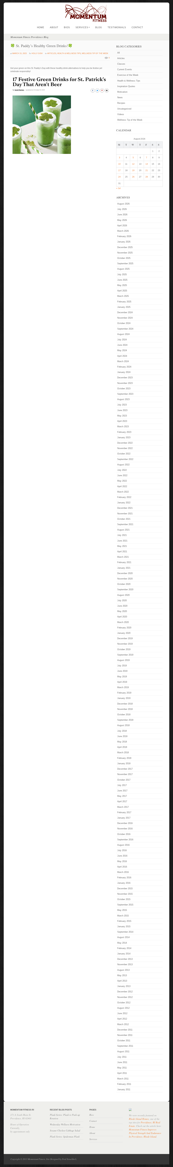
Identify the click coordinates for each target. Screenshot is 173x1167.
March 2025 (123, 296)
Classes (121, 64)
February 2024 (124, 366)
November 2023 (125, 383)
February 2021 (124, 562)
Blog (98, 27)
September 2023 (125, 394)
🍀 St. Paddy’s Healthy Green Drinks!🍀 (41, 45)
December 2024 (125, 312)
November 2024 (125, 318)
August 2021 (123, 529)
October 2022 (123, 453)
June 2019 (122, 671)
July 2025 (122, 274)
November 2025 (125, 252)
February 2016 (124, 877)
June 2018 (122, 736)
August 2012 (123, 1008)
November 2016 (125, 828)
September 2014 (125, 932)
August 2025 (123, 269)
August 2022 (123, 464)
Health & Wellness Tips (69, 53)
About (54, 27)
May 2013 (122, 975)
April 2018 (122, 747)
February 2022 (124, 497)
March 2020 (123, 622)
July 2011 (122, 1057)
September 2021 (125, 524)
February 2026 (124, 236)
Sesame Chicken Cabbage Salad (65, 1130)
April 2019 (122, 682)
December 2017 (125, 769)
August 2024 (123, 334)
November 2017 (125, 774)
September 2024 (125, 329)
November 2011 (124, 1035)
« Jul (118, 188)
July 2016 (122, 850)
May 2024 (122, 350)
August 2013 (123, 970)
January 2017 (123, 818)
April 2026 (122, 225)
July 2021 (122, 535)
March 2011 (123, 1078)
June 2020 (122, 606)
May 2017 (122, 796)
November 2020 (125, 578)
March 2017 (123, 807)
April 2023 (122, 421)
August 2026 (123, 203)
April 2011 (122, 1073)
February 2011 (124, 1084)
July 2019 (122, 665)
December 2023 (125, 377)
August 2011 (123, 1051)
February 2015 (124, 921)
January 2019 (123, 698)
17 (119, 170)
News (120, 97)
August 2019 (123, 660)
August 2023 (123, 399)
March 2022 (123, 492)
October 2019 (123, 649)
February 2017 (124, 812)
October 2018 (123, 714)
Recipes (121, 103)
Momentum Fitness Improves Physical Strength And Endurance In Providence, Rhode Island (145, 1133)
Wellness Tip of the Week (95, 53)
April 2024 (122, 356)
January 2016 (123, 883)
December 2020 (125, 573)
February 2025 (124, 301)
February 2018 (124, 758)
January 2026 (123, 241)
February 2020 (124, 627)
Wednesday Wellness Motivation (65, 1124)
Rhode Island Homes (139, 1118)
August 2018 (123, 725)
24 (119, 177)
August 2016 (123, 845)
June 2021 (122, 540)
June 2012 (122, 1013)
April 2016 (122, 866)
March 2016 (123, 872)
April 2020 (122, 616)
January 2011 (123, 1089)
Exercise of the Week (127, 75)
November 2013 (125, 964)
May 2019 (122, 676)
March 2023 (123, 426)
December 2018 (125, 703)
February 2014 (124, 948)
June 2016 (122, 855)
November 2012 (125, 997)
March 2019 (123, 687)
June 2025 (122, 280)
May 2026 (122, 220)
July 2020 (122, 600)
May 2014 (122, 943)
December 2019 (125, 638)
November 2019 (125, 644)
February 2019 (124, 692)
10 (119, 164)
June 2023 (122, 410)
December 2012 (125, 991)
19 (133, 170)
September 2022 (125, 459)
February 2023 (124, 432)
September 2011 (125, 1046)
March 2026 (123, 231)
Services (83, 27)
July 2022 (122, 470)
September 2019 (125, 655)
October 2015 (123, 899)
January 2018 (123, 763)
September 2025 (125, 263)
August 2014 (123, 937)
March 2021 (123, 557)
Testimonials (117, 27)
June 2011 (122, 1062)
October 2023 (123, 388)
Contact (137, 27)
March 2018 (123, 752)
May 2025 (122, 285)
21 (146, 170)
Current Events (124, 69)
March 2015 (123, 915)
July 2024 (122, 339)
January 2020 (123, 633)
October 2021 (123, 519)
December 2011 (124, 1029)
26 (133, 177)
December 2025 (125, 247)
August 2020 (123, 595)
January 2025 (123, 307)
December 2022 (125, 443)
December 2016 (125, 823)
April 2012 (122, 1018)
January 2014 (123, 953)
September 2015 (125, 904)
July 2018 (122, 731)
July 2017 (122, 785)
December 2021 (125, 508)
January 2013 (123, 986)
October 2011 (123, 1040)
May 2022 (122, 481)
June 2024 (122, 345)
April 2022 (122, 486)
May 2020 (122, 611)
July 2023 (122, 404)
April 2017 (122, 801)
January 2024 (123, 372)
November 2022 (125, 448)
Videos (120, 114)
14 (146, 164)
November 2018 (125, 709)
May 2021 (122, 546)
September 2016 (125, 839)
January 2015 (123, 926)
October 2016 (123, 834)
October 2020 (123, 584)
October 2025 (123, 258)
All (118, 52)
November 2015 (125, 894)
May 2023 (122, 415)
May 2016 (122, 861)
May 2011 (122, 1067)
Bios (67, 27)
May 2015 (122, 910)
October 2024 (123, 323)
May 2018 (122, 741)
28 (146, 177)
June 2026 (122, 214)
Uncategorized (124, 108)
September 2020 (125, 589)
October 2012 (123, 1002)
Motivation (122, 92)
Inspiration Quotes (126, 86)
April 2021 (122, 551)
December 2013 (125, 959)
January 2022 (123, 502)
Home (40, 27)
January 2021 (123, 568)
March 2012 (123, 1024)
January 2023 (123, 437)
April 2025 (122, 290)
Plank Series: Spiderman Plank (65, 1136)
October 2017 (123, 780)
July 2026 (122, 209)
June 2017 (122, 790)
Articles (51, 53)
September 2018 (125, 720)
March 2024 (123, 361)
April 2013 (122, 981)
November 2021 (125, 513)
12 (133, 164)
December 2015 (125, 888)
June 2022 (122, 475)
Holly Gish (37, 53)
